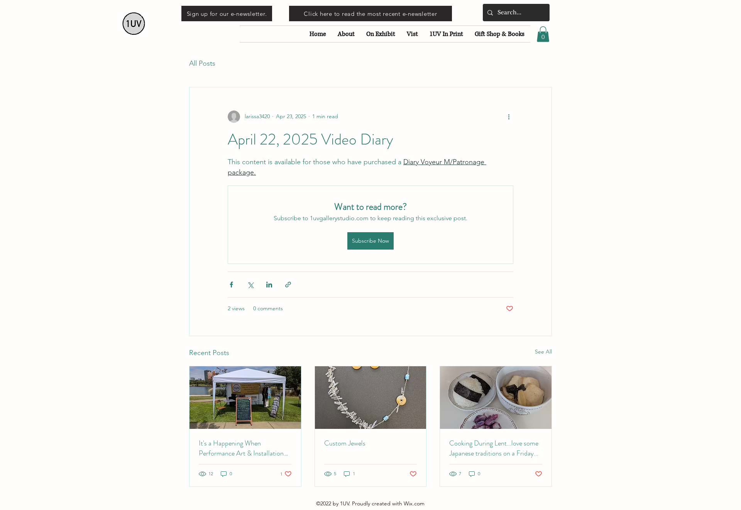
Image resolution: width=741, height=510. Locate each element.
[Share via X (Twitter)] (250, 284)
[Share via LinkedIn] (269, 284)
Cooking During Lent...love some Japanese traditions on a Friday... (493, 448)
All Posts (202, 63)
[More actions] (508, 116)
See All (543, 351)
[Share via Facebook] (231, 284)
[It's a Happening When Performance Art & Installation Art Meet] (245, 397)
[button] (543, 34)
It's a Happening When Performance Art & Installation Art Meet (241, 448)
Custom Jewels (344, 443)
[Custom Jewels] (370, 397)
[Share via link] (288, 284)
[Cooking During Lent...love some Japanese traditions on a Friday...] (496, 397)
